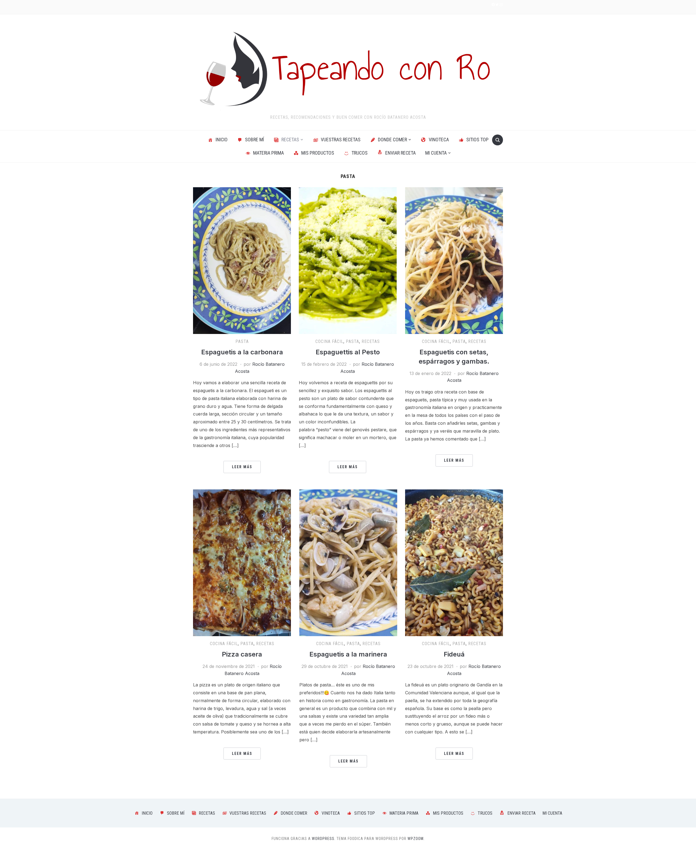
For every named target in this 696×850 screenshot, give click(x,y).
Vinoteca (439, 139)
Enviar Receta (400, 153)
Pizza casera (242, 654)
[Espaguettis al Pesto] (348, 260)
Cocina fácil (329, 341)
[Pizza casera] (242, 562)
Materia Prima (268, 153)
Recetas (290, 139)
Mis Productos (317, 153)
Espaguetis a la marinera (348, 654)
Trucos (360, 153)
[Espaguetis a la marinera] (348, 562)
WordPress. (323, 838)
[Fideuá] (454, 562)
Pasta (242, 341)
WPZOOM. (416, 838)
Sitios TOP (477, 139)
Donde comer (392, 139)
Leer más (242, 467)
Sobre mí (254, 139)
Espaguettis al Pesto (348, 352)
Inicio (222, 139)
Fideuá (454, 654)
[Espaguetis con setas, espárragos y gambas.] (454, 260)
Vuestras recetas (341, 139)
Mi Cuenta (436, 153)
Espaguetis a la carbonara (242, 352)
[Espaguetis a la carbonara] (242, 260)
